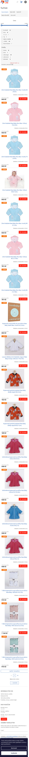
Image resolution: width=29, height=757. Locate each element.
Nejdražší (19, 12)
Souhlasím (14, 753)
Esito (5, 52)
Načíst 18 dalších (15, 671)
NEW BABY (7, 59)
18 (17, 675)
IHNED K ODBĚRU (8, 39)
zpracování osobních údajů (7, 738)
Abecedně (13, 15)
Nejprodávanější (5, 15)
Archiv (4, 719)
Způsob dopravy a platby (6, 694)
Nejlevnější (12, 12)
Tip (5, 37)
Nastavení (14, 748)
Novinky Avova (4, 707)
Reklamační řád (4, 696)
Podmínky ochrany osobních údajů (8, 700)
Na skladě (7, 30)
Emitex (6, 50)
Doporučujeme (7, 43)
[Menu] (25, 2)
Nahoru (15, 683)
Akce (5, 32)
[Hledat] (17, 2)
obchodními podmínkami (12, 736)
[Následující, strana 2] (14, 675)
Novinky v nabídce (5, 711)
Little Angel (7, 55)
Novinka (6, 35)
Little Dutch (7, 57)
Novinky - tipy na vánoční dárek (8, 715)
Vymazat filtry (14, 63)
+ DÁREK (6, 41)
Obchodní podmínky (5, 698)
